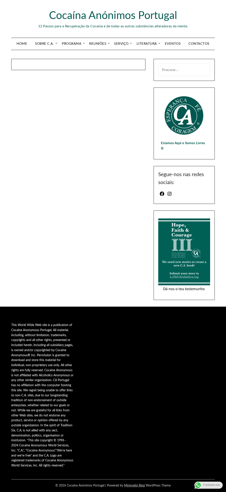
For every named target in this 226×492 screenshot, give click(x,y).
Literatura (147, 43)
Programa (71, 43)
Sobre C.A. (44, 43)
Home (22, 43)
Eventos (173, 43)
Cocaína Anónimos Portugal (113, 15)
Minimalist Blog (134, 485)
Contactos (198, 43)
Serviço (121, 43)
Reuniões (97, 43)
